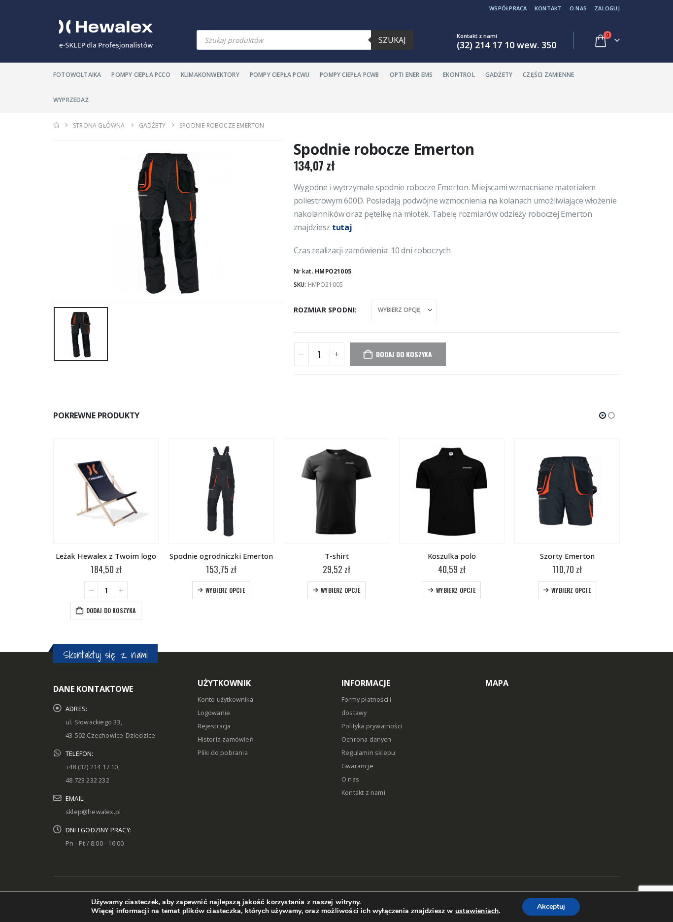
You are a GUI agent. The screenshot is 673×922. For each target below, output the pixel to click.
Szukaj (392, 39)
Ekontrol (459, 74)
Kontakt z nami (363, 772)
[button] (602, 415)
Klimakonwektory (210, 74)
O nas (578, 8)
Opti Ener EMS (411, 74)
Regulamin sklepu (368, 732)
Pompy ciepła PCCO (140, 74)
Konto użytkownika (225, 679)
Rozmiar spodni (324, 309)
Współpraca (508, 8)
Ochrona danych (366, 719)
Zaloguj (607, 8)
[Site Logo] (103, 34)
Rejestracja (214, 706)
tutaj (342, 227)
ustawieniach (477, 911)
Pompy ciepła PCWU (279, 74)
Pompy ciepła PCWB (349, 74)
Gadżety (498, 74)
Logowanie (214, 692)
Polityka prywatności (371, 706)
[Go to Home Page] (56, 125)
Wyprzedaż (71, 100)
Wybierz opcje (110, 590)
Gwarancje (357, 746)
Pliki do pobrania (223, 732)
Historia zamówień (226, 719)
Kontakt (548, 8)
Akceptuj (551, 906)
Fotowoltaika (77, 74)
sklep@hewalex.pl (93, 791)
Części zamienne (548, 74)
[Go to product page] (106, 491)
